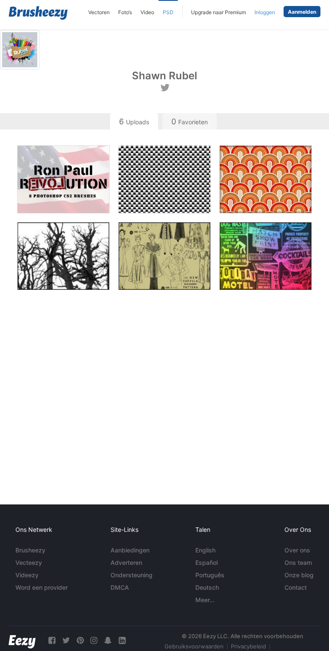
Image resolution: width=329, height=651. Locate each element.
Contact (295, 587)
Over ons (297, 550)
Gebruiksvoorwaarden (194, 646)
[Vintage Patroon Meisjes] (164, 256)
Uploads (134, 121)
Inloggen (264, 12)
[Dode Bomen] (63, 256)
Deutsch (207, 587)
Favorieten (189, 121)
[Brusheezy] (38, 13)
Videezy (27, 575)
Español (206, 562)
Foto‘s (125, 12)
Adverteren (126, 562)
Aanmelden (302, 12)
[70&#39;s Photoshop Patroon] (265, 179)
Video (147, 12)
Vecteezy (28, 562)
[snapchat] (108, 640)
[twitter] (66, 640)
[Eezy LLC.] (22, 640)
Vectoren (99, 12)
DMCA (120, 587)
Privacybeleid (248, 646)
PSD (168, 12)
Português (209, 575)
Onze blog (299, 575)
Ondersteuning (132, 575)
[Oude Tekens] (265, 256)
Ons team (298, 562)
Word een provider (41, 587)
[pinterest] (80, 640)
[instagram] (93, 640)
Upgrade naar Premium (218, 12)
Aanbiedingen (130, 550)
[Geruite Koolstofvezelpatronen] (164, 179)
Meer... (205, 599)
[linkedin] (122, 640)
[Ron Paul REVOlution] (63, 179)
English (205, 550)
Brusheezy (30, 550)
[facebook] (51, 640)
